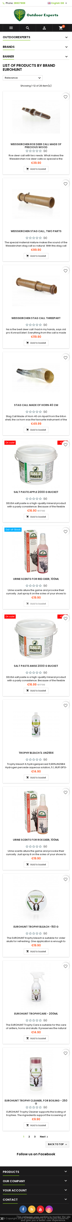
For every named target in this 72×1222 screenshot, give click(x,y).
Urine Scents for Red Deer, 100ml (36, 579)
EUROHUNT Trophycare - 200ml (36, 1013)
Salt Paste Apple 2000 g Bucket (36, 492)
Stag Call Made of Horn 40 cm (36, 405)
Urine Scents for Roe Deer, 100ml (36, 840)
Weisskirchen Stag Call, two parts (36, 231)
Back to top (58, 1144)
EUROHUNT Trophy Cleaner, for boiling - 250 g (36, 1102)
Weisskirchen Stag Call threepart (36, 318)
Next (44, 1136)
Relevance (23, 78)
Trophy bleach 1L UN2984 (36, 753)
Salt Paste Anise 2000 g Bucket (36, 666)
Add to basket (36, 169)
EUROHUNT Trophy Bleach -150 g (36, 927)
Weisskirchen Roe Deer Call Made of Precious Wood (36, 145)
